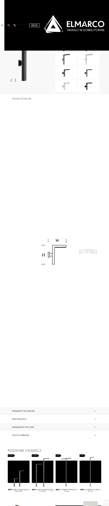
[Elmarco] (74, 25)
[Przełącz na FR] (28, 24)
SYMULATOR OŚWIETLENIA (34, 25)
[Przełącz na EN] (17, 24)
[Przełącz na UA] (26, 24)
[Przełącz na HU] (23, 24)
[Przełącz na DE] (19, 24)
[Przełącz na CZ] (25, 24)
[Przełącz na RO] (21, 24)
